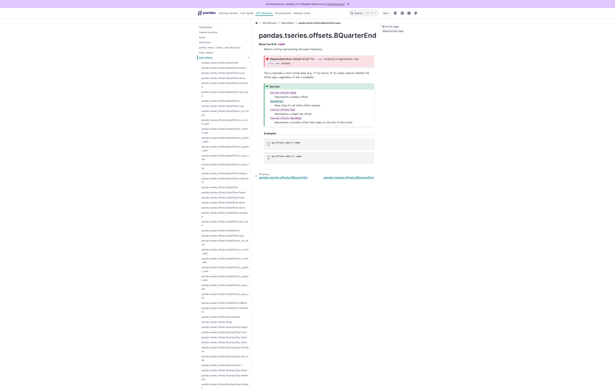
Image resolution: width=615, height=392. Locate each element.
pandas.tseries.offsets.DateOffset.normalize (224, 214)
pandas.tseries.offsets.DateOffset (219, 187)
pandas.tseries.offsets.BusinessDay (220, 317)
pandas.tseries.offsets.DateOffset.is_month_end (225, 260)
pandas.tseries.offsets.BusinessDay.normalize (225, 349)
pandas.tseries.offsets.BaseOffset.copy (222, 106)
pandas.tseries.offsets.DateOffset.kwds (223, 197)
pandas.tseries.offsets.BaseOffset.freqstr (223, 68)
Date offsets (206, 57)
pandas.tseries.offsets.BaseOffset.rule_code (224, 94)
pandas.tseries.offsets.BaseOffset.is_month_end (224, 130)
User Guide (247, 13)
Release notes (302, 13)
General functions (208, 32)
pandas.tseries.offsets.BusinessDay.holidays (225, 386)
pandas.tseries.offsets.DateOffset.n (220, 230)
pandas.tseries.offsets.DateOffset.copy (222, 235)
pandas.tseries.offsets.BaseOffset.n (220, 101)
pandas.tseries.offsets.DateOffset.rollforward (224, 310)
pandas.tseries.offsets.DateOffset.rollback (224, 303)
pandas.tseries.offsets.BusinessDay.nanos (224, 342)
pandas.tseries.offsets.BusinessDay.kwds (224, 332)
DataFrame (205, 42)
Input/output (205, 27)
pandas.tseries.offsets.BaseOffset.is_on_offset (225, 113)
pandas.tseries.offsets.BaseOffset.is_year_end (225, 166)
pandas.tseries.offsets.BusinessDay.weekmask (225, 377)
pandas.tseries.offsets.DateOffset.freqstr (223, 192)
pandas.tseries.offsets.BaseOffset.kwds (223, 73)
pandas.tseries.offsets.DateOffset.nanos (223, 207)
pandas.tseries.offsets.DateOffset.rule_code (224, 223)
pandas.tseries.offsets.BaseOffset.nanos (223, 78)
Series (202, 37)
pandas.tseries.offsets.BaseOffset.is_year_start (225, 157)
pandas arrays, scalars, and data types (220, 47)
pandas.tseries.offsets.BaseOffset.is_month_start (224, 122)
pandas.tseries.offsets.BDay (216, 322)
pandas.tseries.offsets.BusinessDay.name (224, 337)
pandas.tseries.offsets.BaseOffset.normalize (224, 85)
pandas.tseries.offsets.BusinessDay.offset (224, 370)
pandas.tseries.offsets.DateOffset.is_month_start (225, 251)
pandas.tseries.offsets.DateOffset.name (223, 202)
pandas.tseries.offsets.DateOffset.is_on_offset (224, 242)
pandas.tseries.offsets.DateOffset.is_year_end (224, 296)
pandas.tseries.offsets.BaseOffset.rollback (224, 173)
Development (283, 13)
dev (385, 13)
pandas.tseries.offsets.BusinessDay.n (221, 365)
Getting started (228, 13)
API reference (264, 13)
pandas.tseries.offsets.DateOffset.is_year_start (224, 287)
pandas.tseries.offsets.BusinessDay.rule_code (224, 358)
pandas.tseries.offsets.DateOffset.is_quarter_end (224, 278)
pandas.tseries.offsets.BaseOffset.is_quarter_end (225, 148)
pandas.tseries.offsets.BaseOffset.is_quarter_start (225, 139)
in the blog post (335, 4)
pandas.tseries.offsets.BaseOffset (219, 62)
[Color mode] (396, 13)
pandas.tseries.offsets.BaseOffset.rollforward (224, 180)
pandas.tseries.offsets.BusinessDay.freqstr (224, 327)
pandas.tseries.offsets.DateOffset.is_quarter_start (224, 269)
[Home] (256, 23)
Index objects (206, 52)
